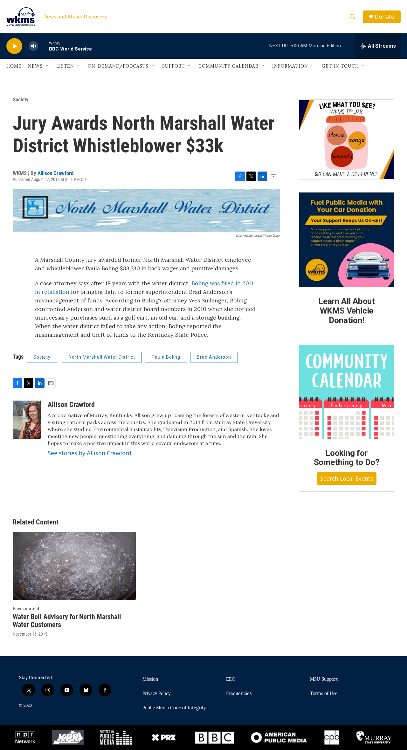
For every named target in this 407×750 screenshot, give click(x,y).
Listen (65, 66)
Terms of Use (324, 693)
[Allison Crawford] (27, 420)
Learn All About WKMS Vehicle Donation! (346, 310)
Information (290, 66)
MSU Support (324, 679)
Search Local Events (346, 478)
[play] (14, 46)
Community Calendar (228, 66)
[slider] (44, 46)
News (35, 66)
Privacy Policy (156, 693)
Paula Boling (166, 357)
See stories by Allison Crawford (89, 453)
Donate (384, 16)
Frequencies (239, 693)
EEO (230, 679)
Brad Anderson (214, 357)
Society (21, 99)
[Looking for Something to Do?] (346, 392)
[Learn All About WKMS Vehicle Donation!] (346, 240)
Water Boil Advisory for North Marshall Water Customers (67, 621)
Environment (26, 608)
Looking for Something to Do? (347, 457)
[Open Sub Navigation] (47, 66)
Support (173, 66)
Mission (150, 679)
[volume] (33, 46)
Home (14, 66)
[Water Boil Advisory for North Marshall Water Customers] (74, 566)
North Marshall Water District (102, 357)
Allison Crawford (55, 173)
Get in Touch (340, 66)
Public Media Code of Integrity (174, 708)
